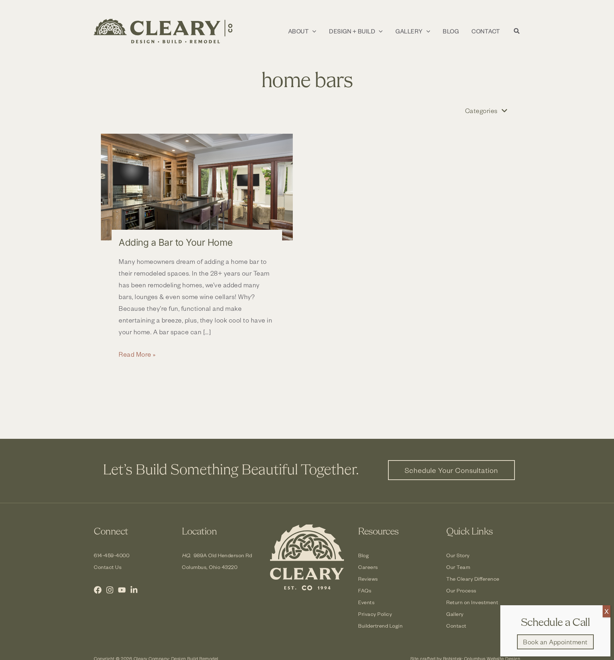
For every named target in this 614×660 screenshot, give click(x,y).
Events (366, 602)
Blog (363, 555)
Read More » (137, 355)
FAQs (364, 590)
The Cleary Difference (473, 578)
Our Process (461, 590)
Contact (456, 625)
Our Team (458, 567)
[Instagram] (110, 590)
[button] (312, 31)
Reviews (368, 578)
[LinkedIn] (134, 590)
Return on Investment (472, 602)
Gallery (455, 614)
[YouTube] (122, 590)
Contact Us (108, 567)
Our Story (458, 555)
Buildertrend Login (380, 625)
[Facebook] (98, 590)
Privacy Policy (375, 614)
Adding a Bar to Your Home (176, 242)
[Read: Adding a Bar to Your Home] (197, 187)
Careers (368, 567)
